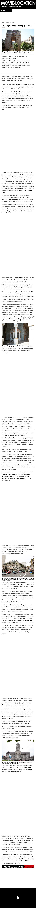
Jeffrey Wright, (11, 65)
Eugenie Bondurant (18, 584)
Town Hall (15, 854)
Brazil (22, 435)
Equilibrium (8, 188)
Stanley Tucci (18, 67)
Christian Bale (19, 188)
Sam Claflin (29, 292)
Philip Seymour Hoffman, (24, 62)
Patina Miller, (4, 67)
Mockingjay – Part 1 (21, 84)
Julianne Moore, (26, 60)
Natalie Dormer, (11, 67)
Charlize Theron (20, 478)
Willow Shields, (18, 65)
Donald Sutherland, (14, 62)
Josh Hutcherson (24, 92)
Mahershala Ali (25, 294)
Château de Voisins (7, 705)
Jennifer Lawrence (22, 94)
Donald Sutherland (11, 98)
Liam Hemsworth (13, 199)
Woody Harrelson (27, 767)
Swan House (28, 620)
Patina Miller (19, 277)
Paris (22, 56)
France (26, 56)
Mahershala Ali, (13, 64)
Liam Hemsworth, (6, 64)
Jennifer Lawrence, (9, 60)
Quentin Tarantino (28, 316)
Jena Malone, (5, 65)
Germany (19, 56)
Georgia (14, 56)
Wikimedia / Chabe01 (6, 580)
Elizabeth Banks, (20, 64)
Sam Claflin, (27, 64)
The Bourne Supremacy (8, 474)
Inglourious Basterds (8, 319)
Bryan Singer (18, 319)
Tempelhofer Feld (21, 190)
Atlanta (10, 56)
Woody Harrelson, (6, 62)
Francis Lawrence (12, 58)
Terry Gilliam (8, 435)
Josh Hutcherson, (18, 60)
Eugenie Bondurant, (26, 65)
